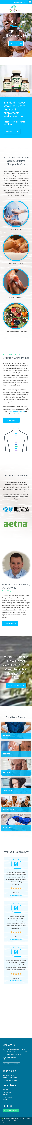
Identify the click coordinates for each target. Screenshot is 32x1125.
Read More (8, 623)
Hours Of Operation (11, 1064)
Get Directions (14, 685)
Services (5, 1099)
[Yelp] (7, 1106)
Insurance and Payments (10, 1080)
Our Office (5, 1094)
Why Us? (5, 1089)
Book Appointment (11, 1110)
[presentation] (5, 1118)
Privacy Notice (19, 1123)
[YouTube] (11, 1106)
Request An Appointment (10, 1077)
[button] (30, 2)
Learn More (10, 420)
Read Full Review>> (16, 895)
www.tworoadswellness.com (16, 411)
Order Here (10, 131)
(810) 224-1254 (19, 2)
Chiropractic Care (16, 229)
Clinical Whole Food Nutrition (16, 331)
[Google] (4, 1106)
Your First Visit (7, 1092)
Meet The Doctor (7, 1097)
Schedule (14, 43)
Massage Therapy (16, 263)
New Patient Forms (8, 1075)
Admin (28, 1118)
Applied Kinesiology (16, 297)
